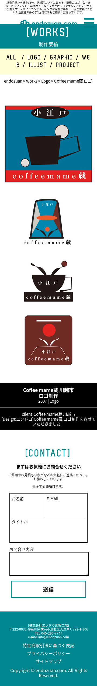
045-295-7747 (51, 633)
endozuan (13, 81)
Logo (45, 81)
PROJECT (68, 65)
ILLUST (38, 65)
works (31, 81)
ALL (11, 58)
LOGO (34, 58)
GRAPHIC (62, 58)
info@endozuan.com (53, 637)
